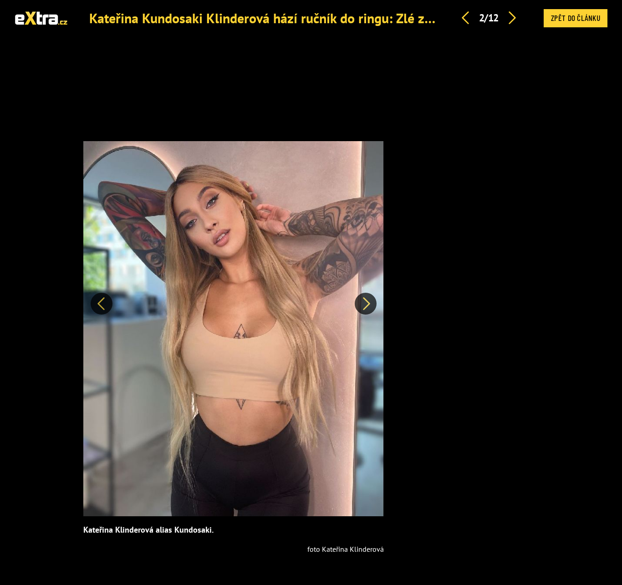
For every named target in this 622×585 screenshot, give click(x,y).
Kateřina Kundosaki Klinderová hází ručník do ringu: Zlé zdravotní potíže (300, 18)
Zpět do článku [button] (575, 18)
